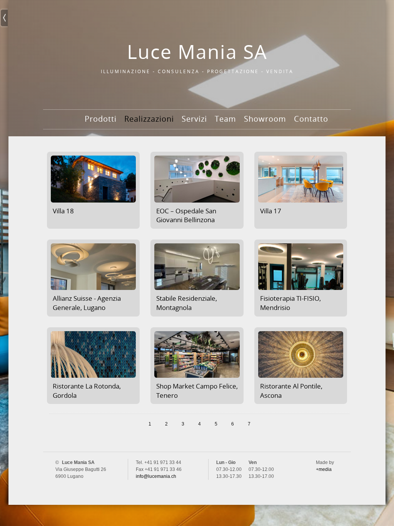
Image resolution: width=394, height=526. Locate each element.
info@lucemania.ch (156, 476)
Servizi (194, 119)
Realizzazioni (149, 119)
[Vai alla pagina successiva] (268, 424)
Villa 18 (63, 210)
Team (225, 119)
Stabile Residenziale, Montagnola (186, 303)
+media (324, 469)
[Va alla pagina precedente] (131, 424)
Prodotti (101, 119)
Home (71, 126)
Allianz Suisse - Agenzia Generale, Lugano (87, 303)
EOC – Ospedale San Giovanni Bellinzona (186, 215)
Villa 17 (270, 210)
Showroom (265, 119)
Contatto (311, 119)
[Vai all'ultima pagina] (289, 424)
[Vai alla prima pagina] (110, 424)
